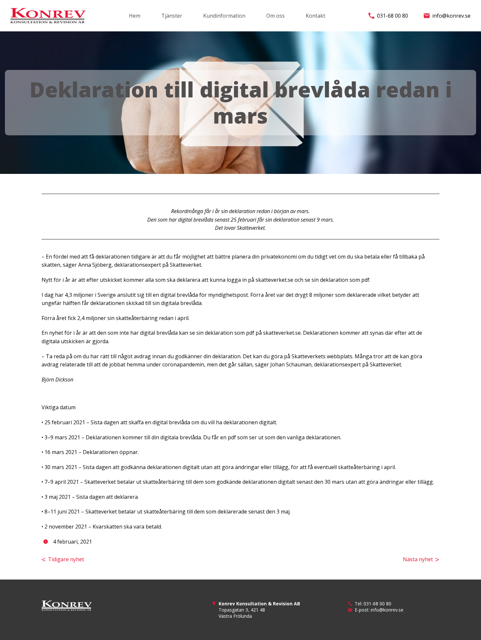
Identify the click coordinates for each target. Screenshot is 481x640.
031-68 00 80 (392, 15)
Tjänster (171, 15)
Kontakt (315, 15)
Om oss (275, 15)
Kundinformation (224, 15)
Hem (134, 15)
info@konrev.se (451, 15)
